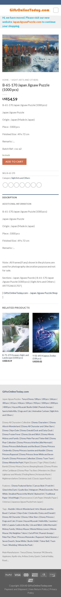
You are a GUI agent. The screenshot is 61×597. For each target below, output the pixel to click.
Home (5, 80)
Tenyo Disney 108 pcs (31, 399)
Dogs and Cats (24, 411)
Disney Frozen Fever (11, 434)
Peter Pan (6, 537)
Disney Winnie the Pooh (12, 462)
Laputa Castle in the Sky (19, 525)
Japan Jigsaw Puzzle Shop (44, 292)
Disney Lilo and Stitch (31, 434)
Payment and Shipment (15, 589)
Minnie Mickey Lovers (39, 529)
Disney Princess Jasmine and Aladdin (29, 450)
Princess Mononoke (26, 537)
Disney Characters (40, 422)
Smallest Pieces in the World (21, 494)
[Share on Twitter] (16, 185)
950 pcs (37, 403)
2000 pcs (54, 403)
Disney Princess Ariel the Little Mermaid (34, 442)
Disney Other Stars (30, 517)
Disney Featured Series (22, 485)
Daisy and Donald (47, 513)
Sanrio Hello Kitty (9, 411)
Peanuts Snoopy (46, 407)
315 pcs (13, 403)
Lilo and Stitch (36, 525)
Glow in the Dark (9, 489)
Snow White (21, 541)
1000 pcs (45, 403)
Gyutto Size (23, 489)
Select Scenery (51, 537)
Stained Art (39, 494)
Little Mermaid (49, 525)
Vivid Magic (14, 497)
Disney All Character (11, 517)
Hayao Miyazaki (31, 521)
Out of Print (33, 533)
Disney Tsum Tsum (44, 458)
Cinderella (33, 513)
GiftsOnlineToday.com (16, 292)
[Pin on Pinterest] (27, 185)
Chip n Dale (22, 513)
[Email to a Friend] (22, 185)
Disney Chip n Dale (10, 430)
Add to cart (14, 161)
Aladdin (11, 509)
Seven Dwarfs (8, 541)
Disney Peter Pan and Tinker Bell (34, 438)
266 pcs (53, 399)
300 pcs (5, 403)
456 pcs (21, 403)
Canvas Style (38, 485)
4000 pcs (7, 407)
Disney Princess (46, 517)
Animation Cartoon (40, 411)
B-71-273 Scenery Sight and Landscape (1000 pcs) (15, 356)
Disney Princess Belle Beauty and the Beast (21, 446)
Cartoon (12, 513)
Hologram (33, 489)
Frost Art (49, 485)
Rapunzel (40, 537)
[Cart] (55, 10)
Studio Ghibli (32, 541)
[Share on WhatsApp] (5, 185)
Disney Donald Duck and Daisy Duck (36, 430)
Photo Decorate (46, 489)
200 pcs (45, 399)
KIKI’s (5, 525)
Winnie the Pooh (25, 545)
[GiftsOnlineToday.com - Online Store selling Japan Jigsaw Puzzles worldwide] (29, 10)
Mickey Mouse (22, 529)
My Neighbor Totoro (18, 533)
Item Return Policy (38, 589)
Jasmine (52, 521)
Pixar (14, 537)
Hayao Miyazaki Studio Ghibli (25, 407)
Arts (37, 509)
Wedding (13, 545)
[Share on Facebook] (10, 185)
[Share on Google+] (33, 185)
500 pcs (29, 403)
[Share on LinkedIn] (39, 185)
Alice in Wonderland (25, 509)
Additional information (16, 204)
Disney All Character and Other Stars (37, 426)
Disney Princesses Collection (22, 458)
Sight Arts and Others (25, 80)
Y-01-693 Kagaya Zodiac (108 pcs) (44, 357)
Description (9, 197)
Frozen (19, 521)
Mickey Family (8, 529)
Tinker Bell (44, 541)
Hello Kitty (43, 521)
